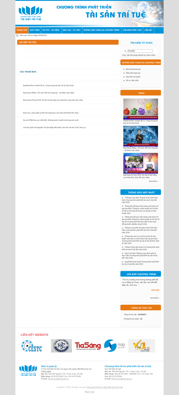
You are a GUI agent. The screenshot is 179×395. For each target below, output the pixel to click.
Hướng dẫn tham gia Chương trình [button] (101, 30)
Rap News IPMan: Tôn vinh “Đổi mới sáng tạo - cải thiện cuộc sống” (48, 93)
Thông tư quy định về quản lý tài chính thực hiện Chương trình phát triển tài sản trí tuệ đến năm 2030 (139, 230)
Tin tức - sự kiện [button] (50, 30)
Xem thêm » (153, 181)
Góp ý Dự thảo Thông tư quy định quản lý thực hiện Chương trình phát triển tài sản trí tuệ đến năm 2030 (139, 255)
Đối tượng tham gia (133, 69)
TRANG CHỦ (22, 30)
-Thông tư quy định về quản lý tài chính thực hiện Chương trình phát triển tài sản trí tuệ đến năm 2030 (140, 200)
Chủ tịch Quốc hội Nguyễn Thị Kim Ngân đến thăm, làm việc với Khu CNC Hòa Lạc (54, 127)
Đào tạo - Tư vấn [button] (71, 30)
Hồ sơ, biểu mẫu (132, 80)
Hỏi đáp (155, 290)
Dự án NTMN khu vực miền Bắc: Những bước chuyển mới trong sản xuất (50, 120)
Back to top (89, 392)
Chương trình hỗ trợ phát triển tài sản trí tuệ (105, 387)
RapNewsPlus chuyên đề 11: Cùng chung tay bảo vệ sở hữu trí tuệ (48, 85)
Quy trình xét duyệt (133, 77)
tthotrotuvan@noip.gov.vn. (58, 379)
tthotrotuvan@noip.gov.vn (121, 379)
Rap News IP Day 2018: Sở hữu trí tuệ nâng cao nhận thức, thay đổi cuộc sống (53, 100)
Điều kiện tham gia (133, 73)
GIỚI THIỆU (35, 30)
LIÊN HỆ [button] (148, 30)
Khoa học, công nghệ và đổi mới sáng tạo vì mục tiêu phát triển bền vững (50, 113)
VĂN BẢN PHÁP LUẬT (132, 30)
